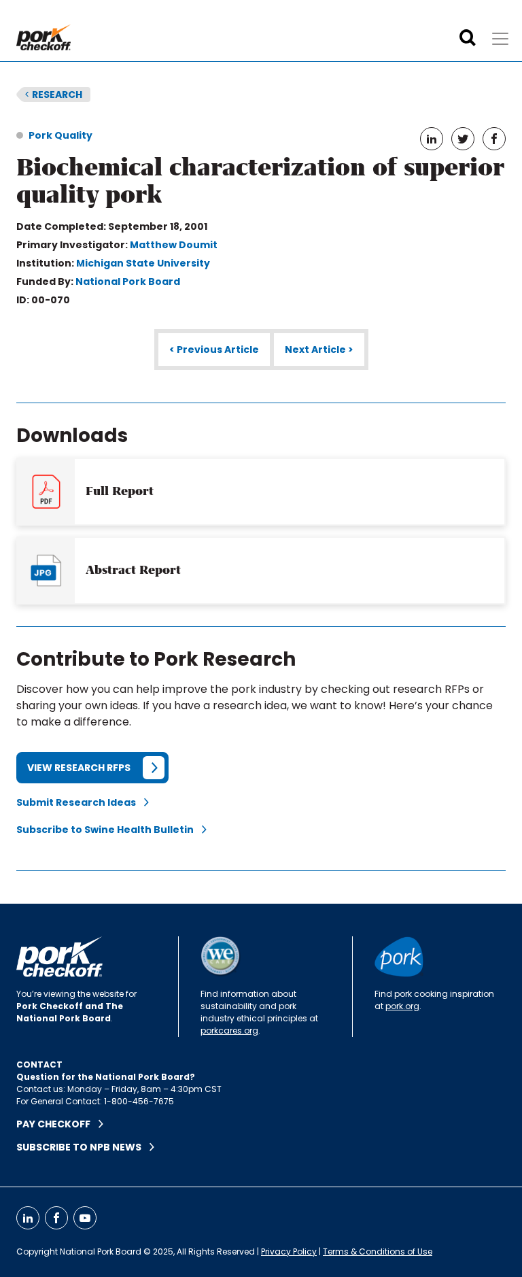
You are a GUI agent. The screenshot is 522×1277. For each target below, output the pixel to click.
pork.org (402, 1006)
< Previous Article (214, 349)
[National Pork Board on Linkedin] (27, 1217)
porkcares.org (229, 1030)
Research (53, 94)
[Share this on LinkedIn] (431, 138)
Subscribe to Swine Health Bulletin (109, 829)
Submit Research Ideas (80, 802)
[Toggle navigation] (500, 38)
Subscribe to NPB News (83, 1147)
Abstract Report (133, 569)
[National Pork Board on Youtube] (85, 1217)
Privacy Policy (289, 1251)
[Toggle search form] (467, 38)
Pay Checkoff (57, 1124)
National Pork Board (127, 281)
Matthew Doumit (174, 245)
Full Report (120, 490)
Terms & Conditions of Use (377, 1251)
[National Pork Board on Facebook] (56, 1217)
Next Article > (319, 349)
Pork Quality (60, 135)
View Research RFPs (78, 767)
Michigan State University (143, 263)
